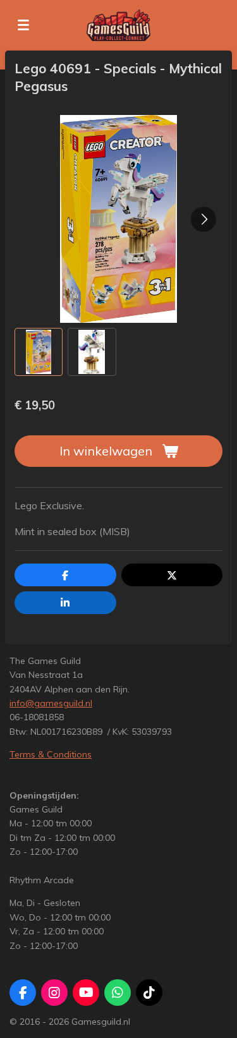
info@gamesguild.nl (50, 703)
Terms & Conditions (50, 754)
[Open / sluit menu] (23, 25)
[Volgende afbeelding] (203, 219)
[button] (39, 352)
